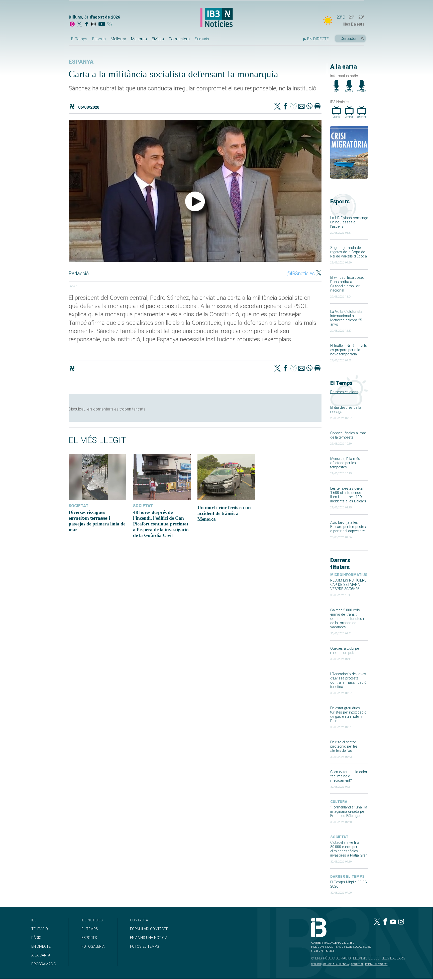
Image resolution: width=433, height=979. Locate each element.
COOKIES (316, 964)
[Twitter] (277, 107)
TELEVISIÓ (39, 929)
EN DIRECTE (41, 946)
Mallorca (118, 39)
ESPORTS (89, 938)
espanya (81, 61)
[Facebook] (86, 25)
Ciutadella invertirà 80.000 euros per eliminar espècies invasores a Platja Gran (349, 849)
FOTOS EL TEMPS (144, 946)
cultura (338, 802)
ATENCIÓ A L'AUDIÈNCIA (335, 964)
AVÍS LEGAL (357, 964)
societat (339, 837)
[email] (301, 107)
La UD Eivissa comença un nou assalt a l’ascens (349, 222)
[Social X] (79, 25)
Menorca (139, 39)
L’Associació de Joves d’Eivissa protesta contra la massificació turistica (348, 680)
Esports (99, 39)
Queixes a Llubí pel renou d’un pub (345, 650)
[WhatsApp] (309, 107)
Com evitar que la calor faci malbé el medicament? (348, 776)
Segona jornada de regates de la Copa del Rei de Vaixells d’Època (348, 252)
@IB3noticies (300, 273)
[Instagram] (93, 25)
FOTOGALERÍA (92, 946)
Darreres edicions (344, 392)
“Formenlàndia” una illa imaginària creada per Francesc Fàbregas (348, 811)
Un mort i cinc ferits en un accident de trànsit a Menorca (224, 513)
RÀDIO (36, 938)
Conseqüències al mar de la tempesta (348, 435)
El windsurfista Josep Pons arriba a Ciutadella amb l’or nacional (347, 284)
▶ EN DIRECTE (316, 39)
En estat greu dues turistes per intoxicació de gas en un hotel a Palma (348, 714)
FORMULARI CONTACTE (149, 929)
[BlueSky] (110, 25)
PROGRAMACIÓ (43, 964)
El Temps (79, 39)
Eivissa (158, 39)
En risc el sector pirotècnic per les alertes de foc (344, 746)
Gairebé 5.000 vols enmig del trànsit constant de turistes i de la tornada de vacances (347, 618)
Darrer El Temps (347, 877)
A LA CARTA (40, 955)
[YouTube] (101, 25)
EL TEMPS (89, 929)
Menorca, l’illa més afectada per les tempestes (345, 463)
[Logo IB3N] (216, 18)
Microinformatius (348, 575)
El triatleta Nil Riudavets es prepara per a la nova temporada (348, 350)
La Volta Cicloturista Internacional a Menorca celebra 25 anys (346, 318)
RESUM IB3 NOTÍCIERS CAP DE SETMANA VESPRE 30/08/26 (348, 584)
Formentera (179, 39)
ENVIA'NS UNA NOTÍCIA (148, 938)
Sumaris (202, 39)
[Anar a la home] (72, 25)
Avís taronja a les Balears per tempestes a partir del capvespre (348, 526)
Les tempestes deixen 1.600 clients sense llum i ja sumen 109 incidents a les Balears (348, 494)
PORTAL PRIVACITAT (376, 964)
